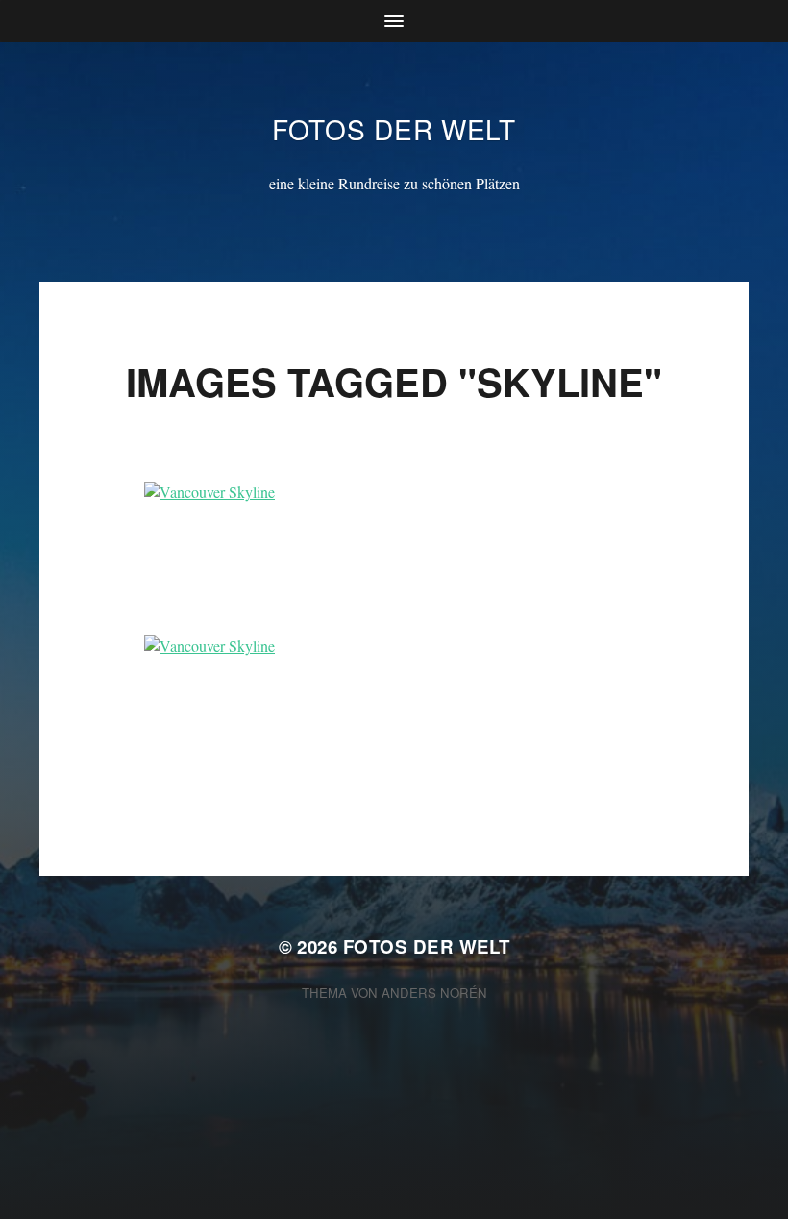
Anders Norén (434, 992)
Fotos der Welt (394, 129)
